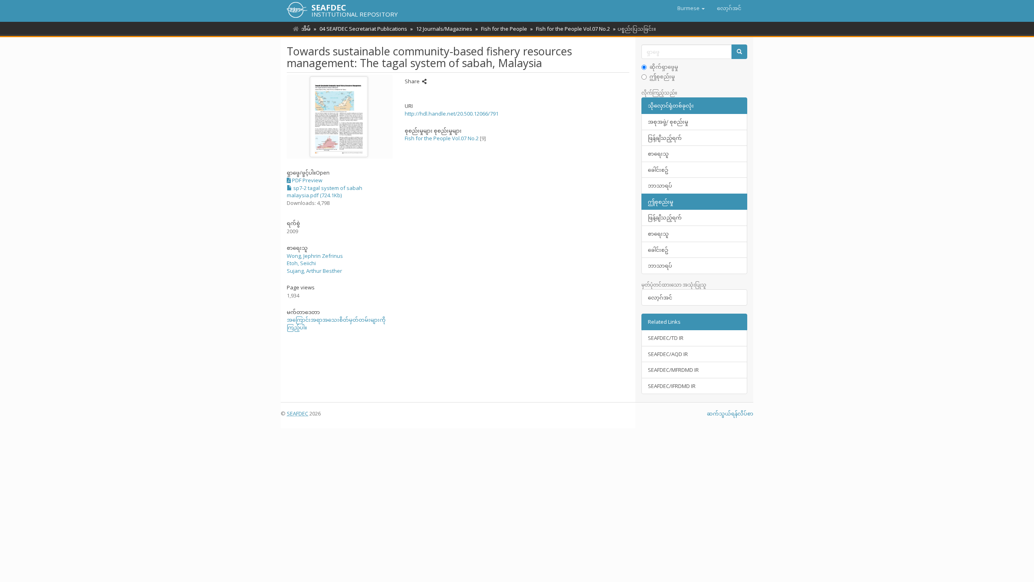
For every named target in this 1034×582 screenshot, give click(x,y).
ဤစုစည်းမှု (662, 76)
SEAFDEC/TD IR (665, 338)
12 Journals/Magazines (444, 28)
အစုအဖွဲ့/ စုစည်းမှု (668, 121)
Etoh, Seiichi (301, 263)
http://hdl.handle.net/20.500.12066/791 (451, 113)
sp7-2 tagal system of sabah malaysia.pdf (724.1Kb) (324, 191)
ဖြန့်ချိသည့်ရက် (665, 137)
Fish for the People (504, 28)
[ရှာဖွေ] (739, 51)
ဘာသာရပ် (660, 185)
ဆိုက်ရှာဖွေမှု (663, 66)
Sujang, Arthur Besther (314, 270)
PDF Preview (306, 180)
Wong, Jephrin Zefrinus (315, 255)
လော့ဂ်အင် (660, 297)
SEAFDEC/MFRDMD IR (673, 369)
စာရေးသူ (658, 153)
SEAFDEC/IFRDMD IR (672, 386)
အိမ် (306, 28)
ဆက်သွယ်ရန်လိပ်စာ (730, 413)
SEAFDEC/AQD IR (668, 354)
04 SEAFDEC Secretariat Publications (363, 28)
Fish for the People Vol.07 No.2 (573, 28)
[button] (691, 8)
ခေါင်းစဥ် (658, 169)
